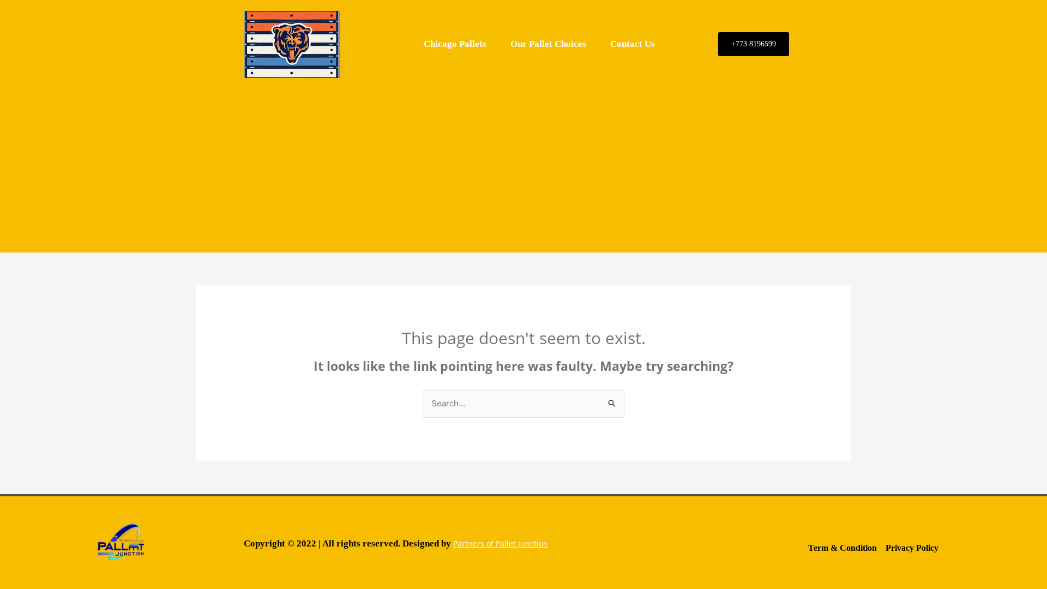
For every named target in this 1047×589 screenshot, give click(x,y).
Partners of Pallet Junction (500, 543)
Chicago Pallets (455, 44)
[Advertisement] (523, 165)
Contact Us (632, 44)
